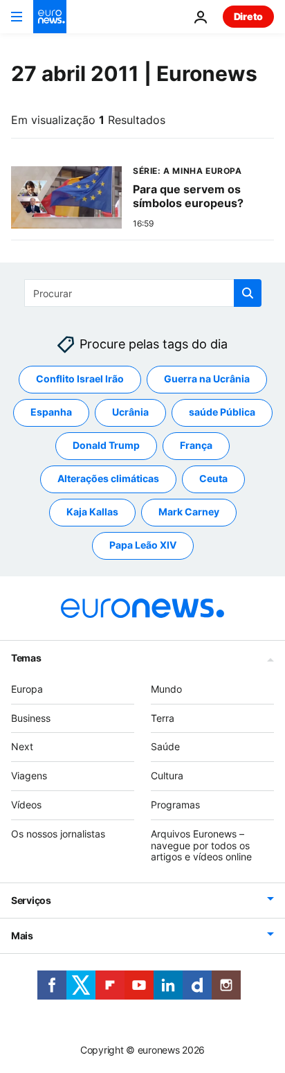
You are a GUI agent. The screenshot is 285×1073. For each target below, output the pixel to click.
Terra (162, 718)
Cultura (167, 775)
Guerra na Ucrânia (207, 379)
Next (22, 747)
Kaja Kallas (92, 512)
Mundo (166, 689)
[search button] (247, 293)
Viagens (29, 775)
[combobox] (142, 293)
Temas (26, 658)
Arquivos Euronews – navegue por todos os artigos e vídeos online (201, 845)
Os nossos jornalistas (58, 834)
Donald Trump (106, 446)
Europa (27, 689)
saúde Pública (222, 412)
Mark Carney (188, 512)
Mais (22, 935)
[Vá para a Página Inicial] (49, 16)
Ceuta (213, 479)
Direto (248, 16)
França (196, 446)
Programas (175, 804)
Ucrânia (130, 412)
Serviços (31, 900)
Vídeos (26, 804)
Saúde (165, 747)
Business (30, 718)
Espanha (51, 412)
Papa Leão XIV (142, 545)
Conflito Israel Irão (80, 379)
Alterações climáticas (108, 479)
